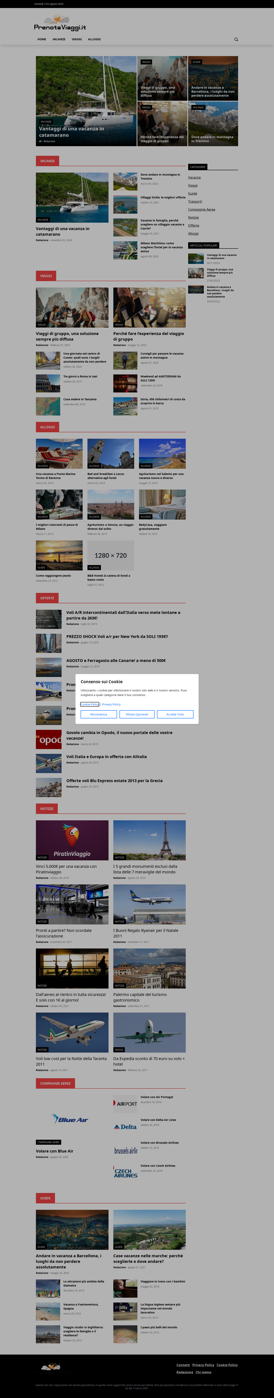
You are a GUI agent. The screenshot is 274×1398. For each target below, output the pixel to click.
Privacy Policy (111, 704)
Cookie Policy (90, 704)
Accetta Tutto (175, 714)
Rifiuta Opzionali (137, 714)
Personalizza (98, 714)
